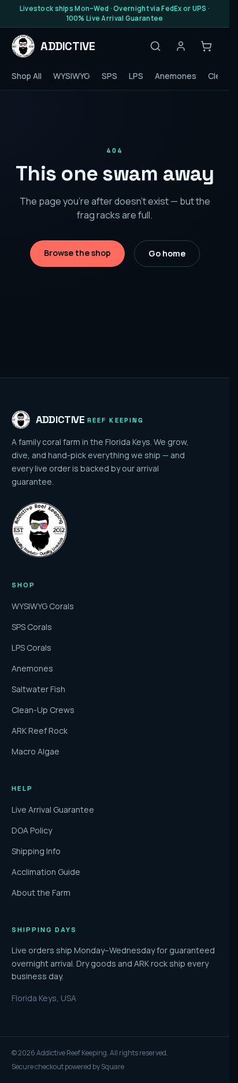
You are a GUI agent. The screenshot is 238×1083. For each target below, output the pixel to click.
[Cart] (206, 46)
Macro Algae (36, 751)
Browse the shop (77, 252)
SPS (109, 75)
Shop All (27, 75)
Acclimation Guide (46, 871)
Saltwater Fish (38, 689)
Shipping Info (36, 851)
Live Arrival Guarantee (53, 809)
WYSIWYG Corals (43, 606)
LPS (136, 75)
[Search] (155, 46)
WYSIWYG (71, 75)
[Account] (180, 46)
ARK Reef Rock (40, 730)
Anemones (175, 75)
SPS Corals (32, 626)
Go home (166, 253)
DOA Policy (32, 830)
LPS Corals (31, 647)
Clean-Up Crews (43, 709)
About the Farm (41, 892)
